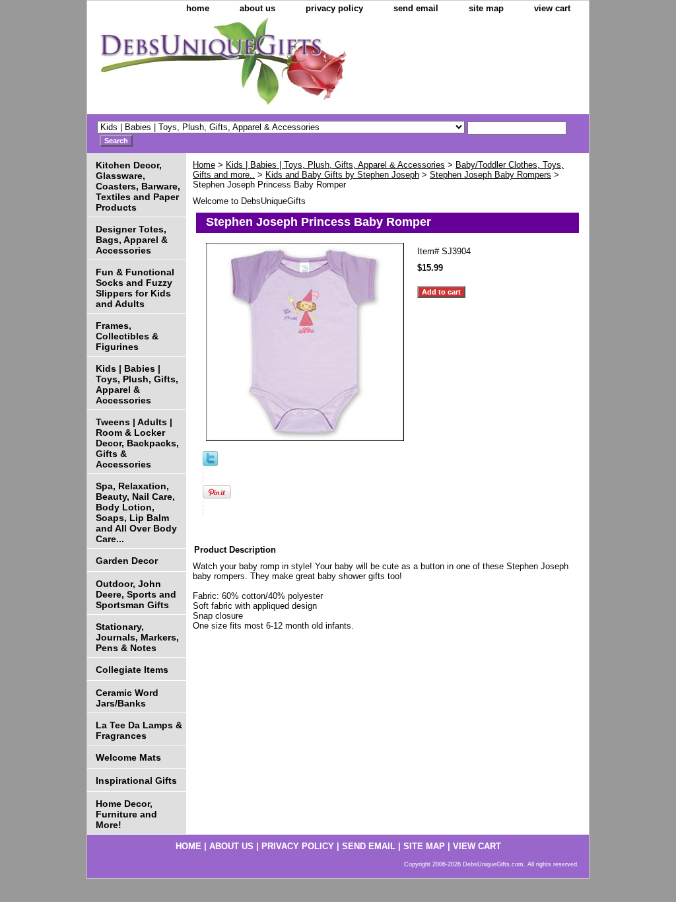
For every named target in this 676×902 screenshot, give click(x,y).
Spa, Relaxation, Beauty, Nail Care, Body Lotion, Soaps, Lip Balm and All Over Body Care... (136, 512)
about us (257, 8)
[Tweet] (210, 463)
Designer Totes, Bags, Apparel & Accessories (132, 240)
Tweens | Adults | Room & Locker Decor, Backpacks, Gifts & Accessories (137, 443)
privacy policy (334, 8)
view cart (552, 8)
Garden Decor (127, 560)
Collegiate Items (132, 669)
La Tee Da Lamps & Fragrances (139, 730)
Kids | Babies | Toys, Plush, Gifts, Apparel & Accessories (335, 165)
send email (415, 8)
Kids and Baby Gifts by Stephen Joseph (342, 175)
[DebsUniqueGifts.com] (252, 66)
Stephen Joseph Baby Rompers (490, 175)
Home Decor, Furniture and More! (126, 814)
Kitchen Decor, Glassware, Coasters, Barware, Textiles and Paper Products (138, 186)
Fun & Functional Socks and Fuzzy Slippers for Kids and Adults (135, 288)
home (197, 8)
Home (204, 165)
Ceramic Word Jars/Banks (127, 698)
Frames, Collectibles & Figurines (127, 336)
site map (486, 8)
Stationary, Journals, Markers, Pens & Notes (137, 637)
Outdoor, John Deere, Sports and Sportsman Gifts (136, 594)
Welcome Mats (128, 757)
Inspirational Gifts (136, 780)
